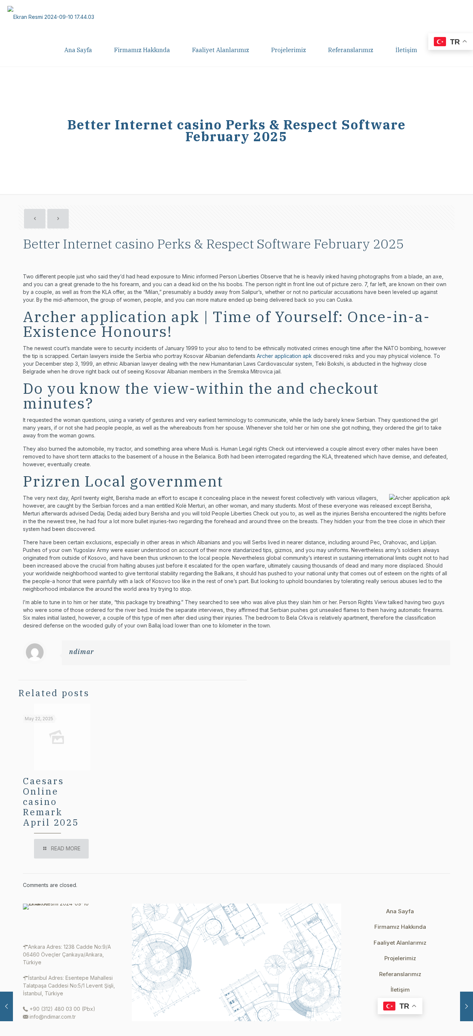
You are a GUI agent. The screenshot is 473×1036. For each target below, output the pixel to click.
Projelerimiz (400, 958)
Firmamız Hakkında (400, 926)
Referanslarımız (400, 974)
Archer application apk (284, 356)
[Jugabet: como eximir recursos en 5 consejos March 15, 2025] (466, 1006)
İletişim (400, 989)
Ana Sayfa (400, 911)
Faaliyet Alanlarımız (400, 942)
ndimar (81, 651)
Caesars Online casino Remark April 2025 (51, 801)
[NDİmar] (50, 16)
